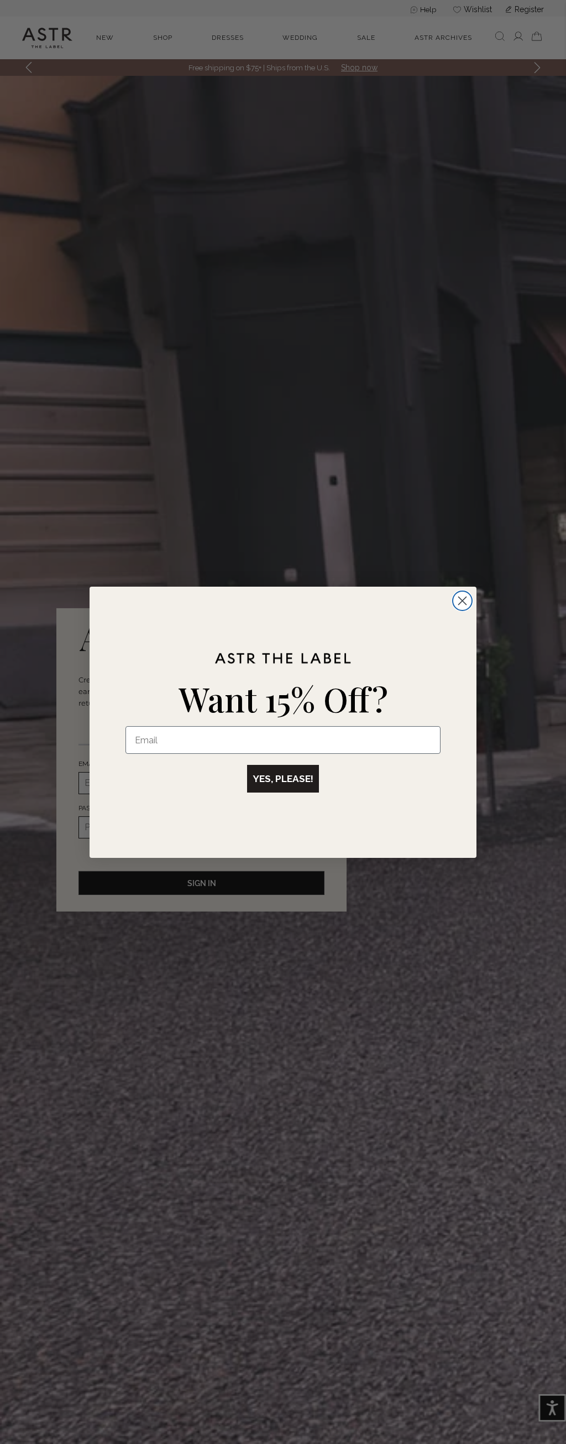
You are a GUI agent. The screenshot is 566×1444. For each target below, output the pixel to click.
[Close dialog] (462, 600)
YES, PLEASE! (283, 778)
